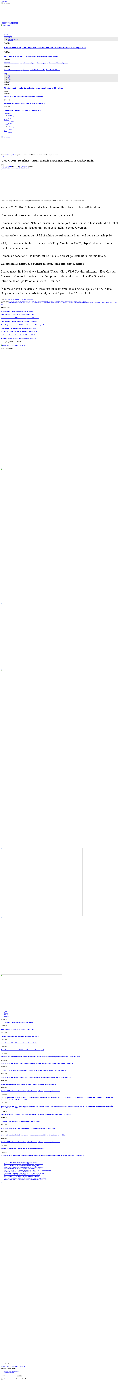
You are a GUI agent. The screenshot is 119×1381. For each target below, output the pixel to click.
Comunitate (7, 113)
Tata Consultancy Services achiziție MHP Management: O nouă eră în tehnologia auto (27, 1170)
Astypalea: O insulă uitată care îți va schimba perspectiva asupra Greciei (24, 1173)
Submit (19, 1375)
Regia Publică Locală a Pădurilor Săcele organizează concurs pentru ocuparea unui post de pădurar (30, 1091)
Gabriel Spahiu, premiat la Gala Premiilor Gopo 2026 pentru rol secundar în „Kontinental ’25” (29, 1084)
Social (9, 118)
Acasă (6, 34)
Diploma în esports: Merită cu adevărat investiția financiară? (19, 338)
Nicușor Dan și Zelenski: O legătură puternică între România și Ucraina (23, 1167)
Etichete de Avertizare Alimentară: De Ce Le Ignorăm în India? (21, 1171)
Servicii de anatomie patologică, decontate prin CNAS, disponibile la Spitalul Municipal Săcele (32, 70)
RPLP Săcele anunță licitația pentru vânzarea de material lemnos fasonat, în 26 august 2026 (45, 47)
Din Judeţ (10, 40)
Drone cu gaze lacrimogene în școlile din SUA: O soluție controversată (24, 103)
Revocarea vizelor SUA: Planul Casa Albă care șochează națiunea (22, 1168)
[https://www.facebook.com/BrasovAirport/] (59, 601)
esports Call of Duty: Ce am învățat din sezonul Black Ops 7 (18, 328)
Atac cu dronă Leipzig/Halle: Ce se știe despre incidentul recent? (23, 110)
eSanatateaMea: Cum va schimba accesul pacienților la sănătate (21, 1176)
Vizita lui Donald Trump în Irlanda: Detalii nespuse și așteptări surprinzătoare (25, 1178)
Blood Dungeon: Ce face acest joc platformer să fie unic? (17, 314)
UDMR (10, 81)
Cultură (6, 1013)
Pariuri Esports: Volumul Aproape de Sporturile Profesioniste (19, 321)
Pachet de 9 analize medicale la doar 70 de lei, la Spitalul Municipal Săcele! (23, 1148)
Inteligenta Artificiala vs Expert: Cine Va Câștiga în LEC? (18, 335)
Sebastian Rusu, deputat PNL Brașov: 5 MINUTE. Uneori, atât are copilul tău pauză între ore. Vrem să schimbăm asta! (36, 1077)
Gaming (10, 132)
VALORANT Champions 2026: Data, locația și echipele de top (19, 331)
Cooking (10, 129)
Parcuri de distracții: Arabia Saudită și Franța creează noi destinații (22, 1175)
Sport (5, 131)
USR (9, 78)
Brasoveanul (8, 166)
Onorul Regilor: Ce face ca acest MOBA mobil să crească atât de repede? (22, 325)
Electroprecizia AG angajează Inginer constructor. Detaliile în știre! (20, 1121)
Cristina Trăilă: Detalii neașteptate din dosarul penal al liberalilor (33, 88)
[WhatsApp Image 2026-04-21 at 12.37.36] (13, 345)
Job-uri (9, 123)
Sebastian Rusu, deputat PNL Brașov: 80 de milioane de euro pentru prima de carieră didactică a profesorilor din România (37, 1063)
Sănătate (10, 115)
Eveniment (11, 117)
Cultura (6, 124)
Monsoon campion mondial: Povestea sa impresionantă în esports (20, 318)
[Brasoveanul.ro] (16, 28)
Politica (6, 73)
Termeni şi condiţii (9, 1372)
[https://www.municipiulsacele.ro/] (59, 847)
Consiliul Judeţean (13, 39)
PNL (9, 75)
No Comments (23, 166)
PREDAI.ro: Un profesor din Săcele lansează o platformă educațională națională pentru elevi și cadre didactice (33, 1070)
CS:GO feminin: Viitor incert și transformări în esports (17, 311)
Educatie (10, 126)
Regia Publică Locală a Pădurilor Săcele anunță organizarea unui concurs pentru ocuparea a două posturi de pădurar (35, 1114)
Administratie (8, 36)
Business (6, 120)
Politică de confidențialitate (11, 1371)
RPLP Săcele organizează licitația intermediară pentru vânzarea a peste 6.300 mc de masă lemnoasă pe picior (36, 63)
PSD (9, 76)
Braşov (10, 37)
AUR (9, 79)
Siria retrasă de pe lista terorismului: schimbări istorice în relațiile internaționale (25, 1179)
